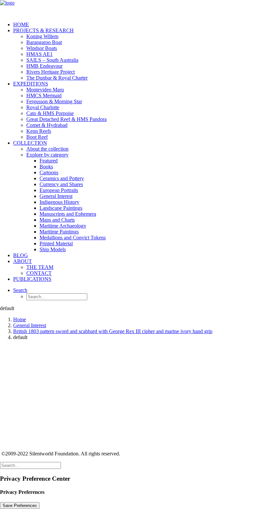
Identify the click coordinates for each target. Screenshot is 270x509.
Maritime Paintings (59, 231)
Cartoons (49, 172)
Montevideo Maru (45, 89)
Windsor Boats (41, 48)
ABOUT (22, 261)
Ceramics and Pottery (62, 178)
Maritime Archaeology (63, 226)
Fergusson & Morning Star (54, 101)
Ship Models (53, 249)
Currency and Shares (61, 184)
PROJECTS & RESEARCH (43, 30)
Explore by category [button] (47, 155)
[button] (20, 290)
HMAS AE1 (39, 54)
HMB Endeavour (44, 66)
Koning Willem (42, 36)
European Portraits (59, 190)
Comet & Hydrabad (47, 125)
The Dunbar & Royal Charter (57, 78)
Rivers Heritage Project (50, 72)
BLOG (20, 255)
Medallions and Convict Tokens (73, 237)
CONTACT (39, 273)
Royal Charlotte (42, 107)
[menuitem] (141, 25)
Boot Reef (37, 137)
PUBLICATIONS (32, 279)
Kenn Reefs (38, 131)
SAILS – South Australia (52, 60)
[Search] (30, 465)
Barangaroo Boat (44, 42)
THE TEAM (39, 267)
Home (19, 319)
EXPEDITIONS (30, 83)
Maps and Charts (57, 220)
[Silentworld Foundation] (135, 8)
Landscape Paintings (61, 208)
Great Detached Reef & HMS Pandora (66, 119)
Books (46, 166)
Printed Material (56, 243)
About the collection (47, 149)
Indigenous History (59, 202)
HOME (21, 24)
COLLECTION (30, 143)
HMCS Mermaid (44, 95)
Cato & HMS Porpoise (50, 113)
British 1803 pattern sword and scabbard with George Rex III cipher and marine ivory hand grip (112, 331)
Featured (49, 160)
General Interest (56, 196)
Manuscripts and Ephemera (68, 214)
